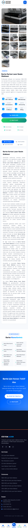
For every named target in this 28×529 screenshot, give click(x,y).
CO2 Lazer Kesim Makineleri (8, 455)
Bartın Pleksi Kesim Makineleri (21, 355)
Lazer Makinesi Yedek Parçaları (8, 466)
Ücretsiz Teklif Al (15, 396)
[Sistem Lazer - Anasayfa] (6, 2)
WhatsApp (14, 120)
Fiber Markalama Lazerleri (7, 461)
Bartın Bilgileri (9, 141)
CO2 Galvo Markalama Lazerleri (8, 463)
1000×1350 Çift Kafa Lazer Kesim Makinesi (11, 480)
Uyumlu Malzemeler (9, 144)
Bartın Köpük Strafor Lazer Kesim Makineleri (21, 362)
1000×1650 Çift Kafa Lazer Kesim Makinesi (11, 486)
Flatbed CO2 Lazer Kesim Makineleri (9, 458)
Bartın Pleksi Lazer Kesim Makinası (8, 355)
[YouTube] (9, 447)
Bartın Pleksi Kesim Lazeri (8, 350)
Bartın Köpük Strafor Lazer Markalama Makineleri (7, 362)
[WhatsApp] (13, 447)
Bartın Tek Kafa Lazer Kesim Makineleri (20, 344)
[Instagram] (6, 447)
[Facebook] (2, 447)
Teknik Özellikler (21, 141)
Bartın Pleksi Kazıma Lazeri (8, 344)
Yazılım (21, 144)
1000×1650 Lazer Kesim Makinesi (9, 483)
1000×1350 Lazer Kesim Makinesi (9, 478)
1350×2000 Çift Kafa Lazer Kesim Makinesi (11, 491)
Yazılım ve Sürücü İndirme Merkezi (9, 469)
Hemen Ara (14, 115)
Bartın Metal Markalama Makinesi (21, 350)
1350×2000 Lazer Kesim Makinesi (9, 488)
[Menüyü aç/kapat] (25, 2)
